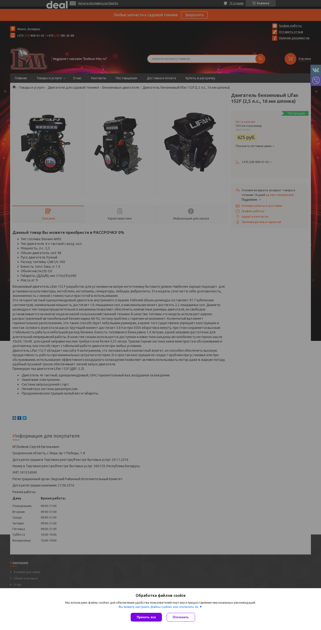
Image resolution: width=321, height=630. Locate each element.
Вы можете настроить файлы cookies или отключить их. (159, 607)
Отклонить (181, 617)
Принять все (146, 617)
